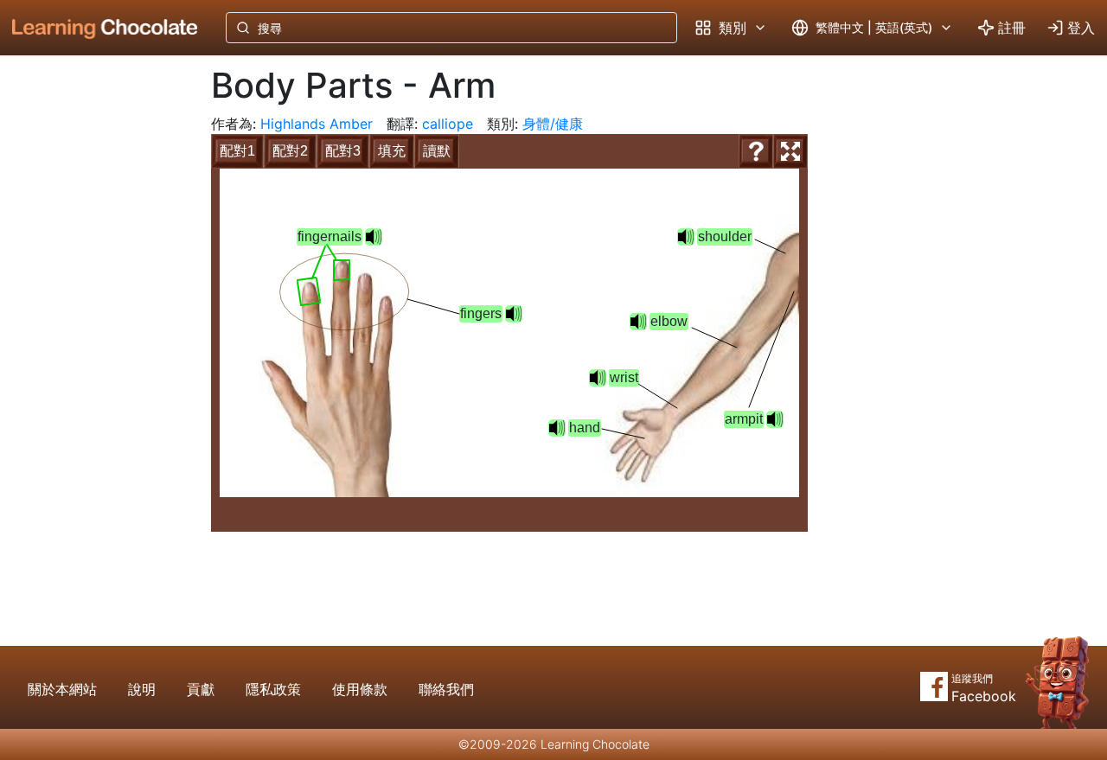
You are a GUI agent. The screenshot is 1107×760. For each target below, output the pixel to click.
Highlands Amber (316, 123)
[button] (685, 237)
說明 (142, 689)
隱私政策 (273, 689)
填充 (392, 151)
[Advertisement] (92, 341)
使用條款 (359, 689)
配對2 (290, 151)
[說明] (756, 151)
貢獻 (200, 689)
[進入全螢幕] (790, 151)
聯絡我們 (446, 689)
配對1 (237, 151)
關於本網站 (62, 689)
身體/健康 (552, 123)
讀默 (437, 151)
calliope (447, 123)
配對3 (343, 151)
